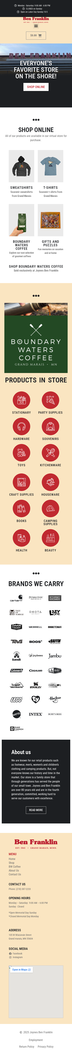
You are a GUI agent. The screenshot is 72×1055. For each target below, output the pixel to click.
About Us (14, 870)
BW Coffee (15, 866)
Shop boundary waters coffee (36, 266)
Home (12, 859)
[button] (36, 26)
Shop (11, 862)
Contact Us (15, 874)
